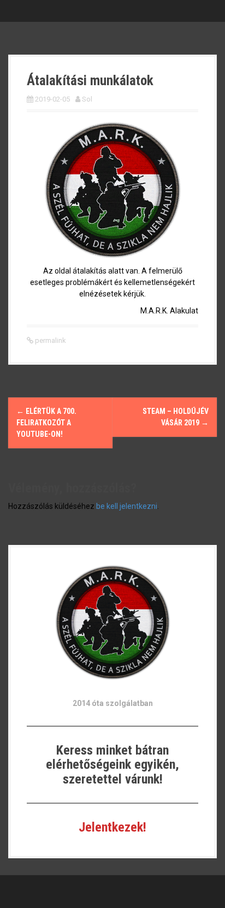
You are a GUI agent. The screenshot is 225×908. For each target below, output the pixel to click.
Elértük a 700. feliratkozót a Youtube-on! (46, 422)
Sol (87, 99)
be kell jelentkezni (126, 506)
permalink (49, 340)
